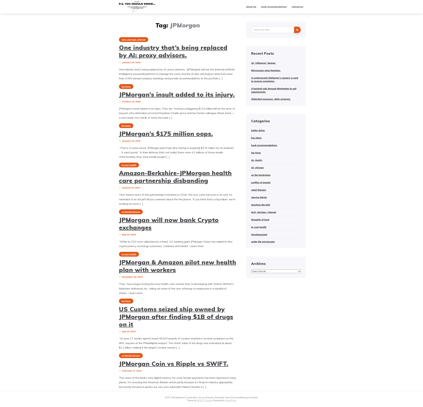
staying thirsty (259, 197)
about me (251, 6)
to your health (129, 165)
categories (297, 6)
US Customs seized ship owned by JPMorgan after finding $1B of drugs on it (176, 316)
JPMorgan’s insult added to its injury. (177, 94)
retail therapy (258, 189)
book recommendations (274, 6)
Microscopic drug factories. (266, 70)
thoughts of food (260, 219)
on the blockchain (131, 212)
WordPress (230, 400)
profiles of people (260, 182)
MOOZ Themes (204, 400)
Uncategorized (259, 234)
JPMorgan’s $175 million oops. (166, 133)
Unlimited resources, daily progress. (271, 98)
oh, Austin (256, 160)
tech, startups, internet (134, 39)
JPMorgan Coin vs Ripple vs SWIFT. (173, 363)
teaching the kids (260, 204)
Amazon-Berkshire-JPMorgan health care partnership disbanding (175, 176)
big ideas (256, 137)
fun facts (126, 86)
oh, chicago (257, 167)
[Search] (297, 30)
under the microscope (263, 241)
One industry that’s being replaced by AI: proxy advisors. (173, 51)
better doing (258, 130)
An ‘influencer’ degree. (263, 62)
